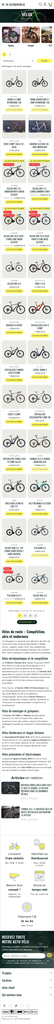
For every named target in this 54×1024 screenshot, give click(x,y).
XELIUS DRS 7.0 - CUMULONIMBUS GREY (40, 190)
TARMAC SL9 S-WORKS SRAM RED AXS (40, 460)
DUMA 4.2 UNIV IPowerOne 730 (14, 101)
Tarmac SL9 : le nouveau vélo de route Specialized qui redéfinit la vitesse (36, 812)
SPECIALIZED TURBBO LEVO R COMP (14, 371)
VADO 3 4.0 (40, 283)
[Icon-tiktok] (16, 1005)
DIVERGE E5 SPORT (14, 325)
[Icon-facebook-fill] (4, 1005)
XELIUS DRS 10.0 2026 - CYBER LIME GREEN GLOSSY (14, 239)
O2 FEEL (14, 96)
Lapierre (14, 185)
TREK (40, 141)
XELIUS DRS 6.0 (14, 283)
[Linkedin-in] (22, 1005)
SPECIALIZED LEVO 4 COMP (40, 327)
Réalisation (16, 1019)
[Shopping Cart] (50, 4)
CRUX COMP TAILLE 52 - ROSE (14, 146)
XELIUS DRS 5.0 (40, 595)
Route (11, 45)
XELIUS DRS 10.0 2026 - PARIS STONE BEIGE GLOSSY (39, 239)
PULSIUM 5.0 (40, 547)
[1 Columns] (10, 54)
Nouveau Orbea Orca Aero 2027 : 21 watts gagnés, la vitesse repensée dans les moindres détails (36, 789)
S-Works (40, 456)
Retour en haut (27, 622)
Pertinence (18, 60)
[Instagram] (10, 1005)
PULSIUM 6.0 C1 (14, 595)
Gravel (31, 45)
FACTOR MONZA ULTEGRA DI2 (40, 505)
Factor (40, 500)
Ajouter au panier (14, 154)
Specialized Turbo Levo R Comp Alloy (14, 460)
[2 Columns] (4, 54)
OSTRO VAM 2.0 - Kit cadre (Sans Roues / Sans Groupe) (14, 551)
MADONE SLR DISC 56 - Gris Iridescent (40, 146)
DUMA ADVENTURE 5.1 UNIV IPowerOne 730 (39, 101)
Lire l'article (29, 798)
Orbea (14, 500)
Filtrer (44, 61)
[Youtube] (28, 1005)
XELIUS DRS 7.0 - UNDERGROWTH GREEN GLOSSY (14, 191)
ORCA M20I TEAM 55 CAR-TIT (14, 505)
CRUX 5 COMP (14, 414)
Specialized (14, 141)
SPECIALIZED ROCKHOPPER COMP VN (39, 416)
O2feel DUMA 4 (40, 369)
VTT (50, 45)
